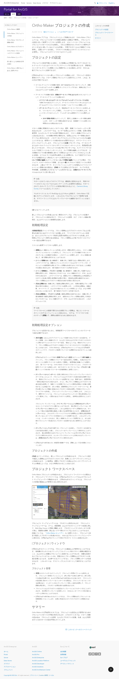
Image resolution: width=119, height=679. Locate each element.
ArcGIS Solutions (37, 667)
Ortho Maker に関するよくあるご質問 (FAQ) (15, 69)
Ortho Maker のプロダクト (15, 46)
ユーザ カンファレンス (68, 660)
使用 (13, 14)
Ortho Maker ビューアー (15, 57)
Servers (29, 3)
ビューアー (55, 533)
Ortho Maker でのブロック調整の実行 (15, 41)
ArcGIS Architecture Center (41, 670)
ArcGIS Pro (35, 654)
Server (6, 657)
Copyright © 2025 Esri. (10, 675)
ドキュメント (8, 670)
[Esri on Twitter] (90, 654)
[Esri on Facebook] (93, 654)
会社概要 (63, 651)
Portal (23, 3)
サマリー (98, 38)
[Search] (95, 3)
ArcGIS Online (37, 651)
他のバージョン (49, 32)
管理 (18, 14)
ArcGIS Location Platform (40, 660)
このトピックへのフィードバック (80, 629)
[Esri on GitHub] (96, 654)
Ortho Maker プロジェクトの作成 (15, 35)
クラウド (45, 3)
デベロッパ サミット (67, 664)
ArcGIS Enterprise (11, 3)
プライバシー (34, 675)
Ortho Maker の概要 (13, 29)
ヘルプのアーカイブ (66, 32)
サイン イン (103, 3)
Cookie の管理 (43, 675)
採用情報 (63, 654)
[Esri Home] (92, 647)
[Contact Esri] (99, 654)
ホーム (7, 14)
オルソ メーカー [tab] (11, 25)
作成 (10, 18)
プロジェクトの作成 (20, 18)
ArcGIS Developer (38, 664)
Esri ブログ (64, 657)
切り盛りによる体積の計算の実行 (15, 63)
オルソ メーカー (33, 18)
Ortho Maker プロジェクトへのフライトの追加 (15, 52)
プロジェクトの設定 (101, 29)
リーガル (51, 675)
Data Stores (37, 3)
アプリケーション (56, 3)
